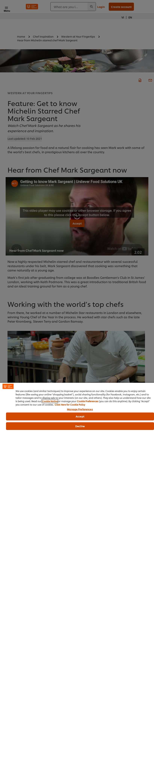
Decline (80, 426)
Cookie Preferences (87, 401)
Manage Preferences (80, 409)
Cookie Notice (50, 401)
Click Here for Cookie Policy (70, 404)
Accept (80, 416)
